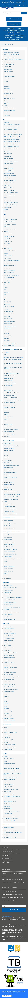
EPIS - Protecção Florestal (9, 345)
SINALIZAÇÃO (19, 37)
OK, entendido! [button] (6, 995)
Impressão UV (7, 742)
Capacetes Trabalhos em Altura (11, 202)
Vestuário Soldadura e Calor (10, 265)
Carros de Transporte (8, 482)
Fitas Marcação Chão (8, 590)
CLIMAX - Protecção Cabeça (10, 190)
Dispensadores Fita (8, 585)
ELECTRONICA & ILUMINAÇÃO (10, 509)
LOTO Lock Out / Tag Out (9, 434)
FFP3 (5, 217)
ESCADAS (6, 455)
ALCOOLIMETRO (7, 436)
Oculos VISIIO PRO (8, 233)
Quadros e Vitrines (8, 556)
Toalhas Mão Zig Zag (8, 786)
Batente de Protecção (8, 640)
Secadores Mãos (7, 791)
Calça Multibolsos (8, 69)
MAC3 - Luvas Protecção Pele (10, 129)
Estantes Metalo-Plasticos (9, 542)
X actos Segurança (8, 460)
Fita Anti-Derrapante (8, 604)
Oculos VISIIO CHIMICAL (9, 236)
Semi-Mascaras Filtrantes (9, 221)
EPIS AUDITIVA (7, 267)
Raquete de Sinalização (9, 679)
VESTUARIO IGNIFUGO (9, 64)
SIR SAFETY (6, 309)
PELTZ (5, 197)
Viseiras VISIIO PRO (8, 241)
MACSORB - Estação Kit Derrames (11, 373)
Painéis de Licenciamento (9, 684)
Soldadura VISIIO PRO (9, 263)
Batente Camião (7, 643)
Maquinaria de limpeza (9, 803)
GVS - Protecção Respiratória (10, 219)
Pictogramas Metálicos (9, 718)
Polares (5, 83)
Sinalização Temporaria (9, 662)
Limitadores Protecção (9, 443)
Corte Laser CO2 (7, 735)
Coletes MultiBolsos (8, 71)
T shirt (5, 74)
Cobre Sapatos (7, 331)
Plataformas (6, 453)
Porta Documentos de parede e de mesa (13, 832)
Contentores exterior (8, 426)
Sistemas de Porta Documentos (11, 830)
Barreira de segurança (9, 631)
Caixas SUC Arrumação (9, 544)
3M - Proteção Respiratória (10, 229)
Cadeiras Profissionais (9, 534)
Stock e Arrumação (8, 539)
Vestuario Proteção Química (10, 108)
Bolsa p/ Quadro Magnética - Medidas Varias (14, 559)
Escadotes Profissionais (9, 450)
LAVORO (5, 287)
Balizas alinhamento (8, 626)
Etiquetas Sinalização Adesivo (10, 686)
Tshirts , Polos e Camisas (9, 62)
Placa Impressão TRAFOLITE (10, 747)
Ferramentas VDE (8, 487)
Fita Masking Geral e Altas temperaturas (13, 597)
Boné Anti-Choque (8, 200)
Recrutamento (5, 2)
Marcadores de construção (10, 672)
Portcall (5, 289)
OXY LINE (6, 209)
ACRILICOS (6, 727)
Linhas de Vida (7, 178)
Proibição (6, 706)
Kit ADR (5, 354)
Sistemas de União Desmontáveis (11, 612)
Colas (5, 479)
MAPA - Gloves (7, 151)
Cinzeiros (6, 414)
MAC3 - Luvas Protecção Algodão (11, 146)
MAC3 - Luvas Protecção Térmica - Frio (12, 136)
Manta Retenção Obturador (10, 383)
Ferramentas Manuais (9, 484)
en (16, 5)
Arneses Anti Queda (8, 168)
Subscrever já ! (14, 909)
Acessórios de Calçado (9, 314)
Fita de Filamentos (8, 616)
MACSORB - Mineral (8, 371)
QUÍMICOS (6, 756)
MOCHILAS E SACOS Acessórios (11, 343)
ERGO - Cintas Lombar (9, 277)
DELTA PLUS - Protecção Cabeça (11, 192)
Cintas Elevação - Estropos (10, 523)
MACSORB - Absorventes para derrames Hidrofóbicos (13, 368)
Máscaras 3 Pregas (8, 323)
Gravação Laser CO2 (8, 739)
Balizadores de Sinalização (10, 633)
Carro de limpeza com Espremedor (12, 811)
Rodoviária (6, 713)
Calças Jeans (6, 86)
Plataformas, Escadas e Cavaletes (11, 445)
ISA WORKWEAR (7, 66)
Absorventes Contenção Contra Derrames (13, 357)
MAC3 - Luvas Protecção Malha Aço (12, 141)
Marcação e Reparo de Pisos (10, 472)
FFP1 (5, 212)
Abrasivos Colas (7, 475)
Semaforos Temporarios (9, 657)
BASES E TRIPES (7, 645)
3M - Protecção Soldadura (9, 250)
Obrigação (6, 703)
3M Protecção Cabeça (8, 187)
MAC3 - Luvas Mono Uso (9, 321)
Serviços (10, 1)
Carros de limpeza (8, 808)
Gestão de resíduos (8, 424)
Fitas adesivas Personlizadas (10, 587)
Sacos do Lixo (7, 806)
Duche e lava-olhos (8, 385)
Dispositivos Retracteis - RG (10, 180)
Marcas (12, 2)
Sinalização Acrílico (8, 749)
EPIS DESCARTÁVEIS (8, 318)
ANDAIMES (6, 458)
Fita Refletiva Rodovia (8, 648)
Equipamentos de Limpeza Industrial (12, 796)
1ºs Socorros (6, 352)
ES (19, 5)
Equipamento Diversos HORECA (11, 818)
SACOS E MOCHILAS (8, 93)
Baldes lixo (6, 412)
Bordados (6, 730)
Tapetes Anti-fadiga (8, 489)
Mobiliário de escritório (9, 566)
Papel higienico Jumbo (9, 784)
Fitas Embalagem (7, 592)
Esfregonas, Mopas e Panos (10, 801)
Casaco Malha (7, 88)
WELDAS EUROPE (7, 258)
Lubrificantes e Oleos (8, 504)
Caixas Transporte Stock (9, 551)
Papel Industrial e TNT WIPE (10, 771)
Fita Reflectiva (7, 609)
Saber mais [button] (15, 992)
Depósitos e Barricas (8, 417)
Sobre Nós (3, 1)
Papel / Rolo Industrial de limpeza (11, 777)
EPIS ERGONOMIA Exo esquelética (11, 275)
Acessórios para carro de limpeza (11, 816)
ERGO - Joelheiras (8, 280)
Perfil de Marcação (8, 716)
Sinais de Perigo (7, 665)
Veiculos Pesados (7, 669)
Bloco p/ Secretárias (8, 571)
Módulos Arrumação (8, 546)
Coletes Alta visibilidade (9, 57)
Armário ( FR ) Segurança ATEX (10, 397)
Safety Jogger (7, 292)
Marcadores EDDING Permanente (11, 465)
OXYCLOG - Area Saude (9, 306)
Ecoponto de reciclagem (9, 407)
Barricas (5, 419)
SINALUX (6, 694)
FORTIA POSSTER (7, 301)
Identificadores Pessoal (9, 827)
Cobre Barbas (7, 340)
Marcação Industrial (8, 462)
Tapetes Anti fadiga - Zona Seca (11, 499)
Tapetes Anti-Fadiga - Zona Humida (12, 494)
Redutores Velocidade (9, 655)
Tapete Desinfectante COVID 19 (11, 492)
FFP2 (5, 214)
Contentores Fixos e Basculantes (11, 429)
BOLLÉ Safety (7, 243)
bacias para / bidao (8, 380)
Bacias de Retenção (8, 378)
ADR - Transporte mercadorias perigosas (13, 400)
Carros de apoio (7, 799)
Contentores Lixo (7, 409)
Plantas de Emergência (9, 711)
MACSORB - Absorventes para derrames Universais (13, 364)
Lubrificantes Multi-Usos (9, 506)
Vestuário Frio (7, 115)
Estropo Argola (7, 525)
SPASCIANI (6, 226)
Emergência (6, 696)
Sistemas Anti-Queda (8, 170)
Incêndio (6, 699)
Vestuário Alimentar (8, 113)
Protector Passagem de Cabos (10, 652)
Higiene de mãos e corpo (9, 766)
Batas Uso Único (7, 328)
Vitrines (5, 561)
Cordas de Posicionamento (10, 175)
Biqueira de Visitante (8, 311)
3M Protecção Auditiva (9, 272)
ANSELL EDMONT (8, 153)
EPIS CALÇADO (7, 282)
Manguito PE (6, 333)
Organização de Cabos (9, 511)
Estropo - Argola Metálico (9, 528)
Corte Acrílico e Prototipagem (10, 732)
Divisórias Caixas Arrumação (10, 549)
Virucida (5, 761)
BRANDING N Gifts (14, 39)
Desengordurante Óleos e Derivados (12, 768)
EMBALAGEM (8, 37)
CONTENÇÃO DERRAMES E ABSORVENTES (14, 30)
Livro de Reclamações (7, 916)
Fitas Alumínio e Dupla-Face (10, 599)
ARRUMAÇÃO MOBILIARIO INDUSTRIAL (14, 35)
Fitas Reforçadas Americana (10, 602)
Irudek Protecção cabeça (9, 195)
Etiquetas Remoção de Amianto (11, 689)
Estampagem (7, 737)
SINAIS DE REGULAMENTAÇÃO (10, 667)
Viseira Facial (7, 238)
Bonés (5, 96)
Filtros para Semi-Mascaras (10, 224)
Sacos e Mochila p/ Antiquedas (11, 161)
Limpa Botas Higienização (9, 820)
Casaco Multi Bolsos (8, 91)
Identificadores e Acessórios (10, 837)
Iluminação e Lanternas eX (10, 395)
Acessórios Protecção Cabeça (10, 204)
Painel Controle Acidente (9, 720)
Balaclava (6, 253)
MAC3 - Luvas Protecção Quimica (11, 132)
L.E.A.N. (5, 501)
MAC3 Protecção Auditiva (9, 270)
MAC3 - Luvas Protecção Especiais (11, 144)
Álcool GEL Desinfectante (9, 758)
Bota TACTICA (7, 316)
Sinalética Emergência (9, 431)
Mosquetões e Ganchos (9, 183)
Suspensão (6, 166)
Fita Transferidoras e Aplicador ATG (12, 607)
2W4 (5, 294)
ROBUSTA (6, 297)
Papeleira (6, 576)
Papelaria (6, 835)
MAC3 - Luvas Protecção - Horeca (11, 149)
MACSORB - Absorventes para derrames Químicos (13, 360)
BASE (5, 299)
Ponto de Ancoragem (8, 158)
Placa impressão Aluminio (9, 744)
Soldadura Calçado (8, 255)
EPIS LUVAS (6, 122)
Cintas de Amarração (8, 520)
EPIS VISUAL (6, 231)
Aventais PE (6, 338)
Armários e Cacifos (8, 537)
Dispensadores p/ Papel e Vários (11, 789)
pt (26, 5)
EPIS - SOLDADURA (8, 248)
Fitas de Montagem (8, 614)
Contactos (10, 4)
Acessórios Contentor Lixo (9, 405)
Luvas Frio (6, 103)
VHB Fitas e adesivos (8, 595)
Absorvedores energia (9, 173)
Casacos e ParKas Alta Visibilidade (11, 54)
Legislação (18, 2)
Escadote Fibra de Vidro (9, 448)
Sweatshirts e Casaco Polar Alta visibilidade (13, 59)
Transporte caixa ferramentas (10, 513)
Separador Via (7, 660)
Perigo (5, 701)
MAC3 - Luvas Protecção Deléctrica (11, 139)
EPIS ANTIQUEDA (7, 156)
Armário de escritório (8, 568)
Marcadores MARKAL (8, 467)
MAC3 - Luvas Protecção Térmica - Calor (13, 134)
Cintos (5, 100)
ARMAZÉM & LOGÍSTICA (14, 32)
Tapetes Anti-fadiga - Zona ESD (11, 496)
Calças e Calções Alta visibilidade (11, 52)
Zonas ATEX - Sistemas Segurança (11, 392)
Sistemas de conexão (8, 163)
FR (23, 5)
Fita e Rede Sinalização (9, 638)
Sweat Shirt (6, 79)
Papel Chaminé (7, 782)
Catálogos (22, 1)
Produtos (16, 1)
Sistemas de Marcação (9, 470)
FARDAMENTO (10, 28)
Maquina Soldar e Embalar (10, 619)
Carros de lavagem (8, 813)
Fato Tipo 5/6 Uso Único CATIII (10, 326)
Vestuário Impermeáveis (9, 110)
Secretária (6, 573)
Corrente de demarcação (9, 635)
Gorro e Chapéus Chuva (9, 98)
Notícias (4, 4)
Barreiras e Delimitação (9, 628)
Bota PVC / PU (7, 304)
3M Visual (6, 246)
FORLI (5, 284)
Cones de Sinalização (8, 674)
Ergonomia (6, 563)
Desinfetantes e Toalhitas (9, 763)
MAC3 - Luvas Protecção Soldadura (12, 260)
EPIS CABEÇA (7, 185)
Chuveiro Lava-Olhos (8, 390)
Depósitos (6, 422)
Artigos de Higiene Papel (9, 779)
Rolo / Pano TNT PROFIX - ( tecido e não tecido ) (12, 774)
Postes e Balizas (7, 650)
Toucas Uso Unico (8, 335)
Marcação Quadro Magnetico (10, 554)
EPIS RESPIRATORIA (8, 207)
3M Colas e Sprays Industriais (10, 477)
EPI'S (19, 28)
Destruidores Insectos (9, 794)
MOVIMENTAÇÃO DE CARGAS (14, 34)
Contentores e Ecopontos (9, 402)
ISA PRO (5, 105)
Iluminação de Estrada (9, 691)
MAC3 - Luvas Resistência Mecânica (12, 127)
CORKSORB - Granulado (9, 375)
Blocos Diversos (7, 578)
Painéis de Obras (7, 682)
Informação (6, 708)
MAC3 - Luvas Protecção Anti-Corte (11, 124)
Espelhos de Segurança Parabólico (11, 677)
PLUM (5, 388)
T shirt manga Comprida (9, 76)
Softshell (6, 81)
